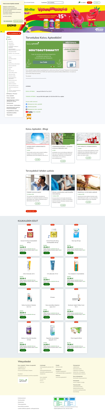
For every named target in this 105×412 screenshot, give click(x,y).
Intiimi (10, 69)
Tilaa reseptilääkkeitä (13, 33)
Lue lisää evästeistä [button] (7, 16)
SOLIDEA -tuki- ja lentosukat (14, 53)
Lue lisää (37, 159)
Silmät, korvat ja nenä (13, 80)
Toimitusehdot (21, 400)
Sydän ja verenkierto (12, 83)
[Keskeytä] (1, 31)
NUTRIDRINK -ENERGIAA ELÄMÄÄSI (13, 47)
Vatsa (10, 88)
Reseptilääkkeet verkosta (13, 110)
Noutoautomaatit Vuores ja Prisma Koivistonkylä (13, 108)
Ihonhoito (10, 67)
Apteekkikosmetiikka (12, 58)
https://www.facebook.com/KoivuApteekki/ (28, 375)
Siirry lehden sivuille (30, 211)
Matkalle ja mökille (12, 75)
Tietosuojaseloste (22, 404)
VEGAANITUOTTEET (12, 51)
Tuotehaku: (44, 2)
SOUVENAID (11, 43)
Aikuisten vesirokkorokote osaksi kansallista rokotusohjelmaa (62, 192)
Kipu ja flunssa (11, 70)
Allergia (10, 57)
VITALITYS (11, 41)
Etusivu (8, 37)
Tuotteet (9, 39)
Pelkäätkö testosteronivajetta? (34, 192)
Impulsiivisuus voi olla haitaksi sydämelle (87, 192)
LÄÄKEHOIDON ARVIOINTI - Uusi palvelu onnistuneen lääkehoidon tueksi (62, 147)
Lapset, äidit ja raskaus (13, 72)
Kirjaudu (89, 2)
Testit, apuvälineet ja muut (13, 85)
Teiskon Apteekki (11, 97)
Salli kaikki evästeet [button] (18, 21)
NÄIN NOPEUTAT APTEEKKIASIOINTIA (87, 146)
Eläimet (10, 60)
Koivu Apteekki (10, 95)
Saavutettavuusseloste (23, 406)
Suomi (97, 2)
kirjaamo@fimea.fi (58, 408)
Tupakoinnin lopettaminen (13, 87)
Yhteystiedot (10, 114)
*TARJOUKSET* (11, 44)
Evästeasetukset (22, 398)
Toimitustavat (10, 103)
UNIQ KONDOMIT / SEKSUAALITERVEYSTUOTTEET (15, 49)
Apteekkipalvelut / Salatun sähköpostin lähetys (13, 100)
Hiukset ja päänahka (12, 65)
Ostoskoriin (23, 252)
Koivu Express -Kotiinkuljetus (13, 105)
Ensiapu (10, 62)
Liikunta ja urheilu (12, 74)
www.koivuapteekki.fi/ (61, 377)
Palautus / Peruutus (12, 93)
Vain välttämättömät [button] (8, 21)
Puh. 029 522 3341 (67, 408)
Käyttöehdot (21, 402)
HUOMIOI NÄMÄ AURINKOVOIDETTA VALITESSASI (36, 147)
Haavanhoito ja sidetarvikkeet (14, 63)
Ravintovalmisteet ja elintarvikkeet (12, 78)
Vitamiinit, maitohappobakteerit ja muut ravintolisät (14, 91)
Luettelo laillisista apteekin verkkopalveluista (28, 408)
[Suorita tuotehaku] (62, 2)
